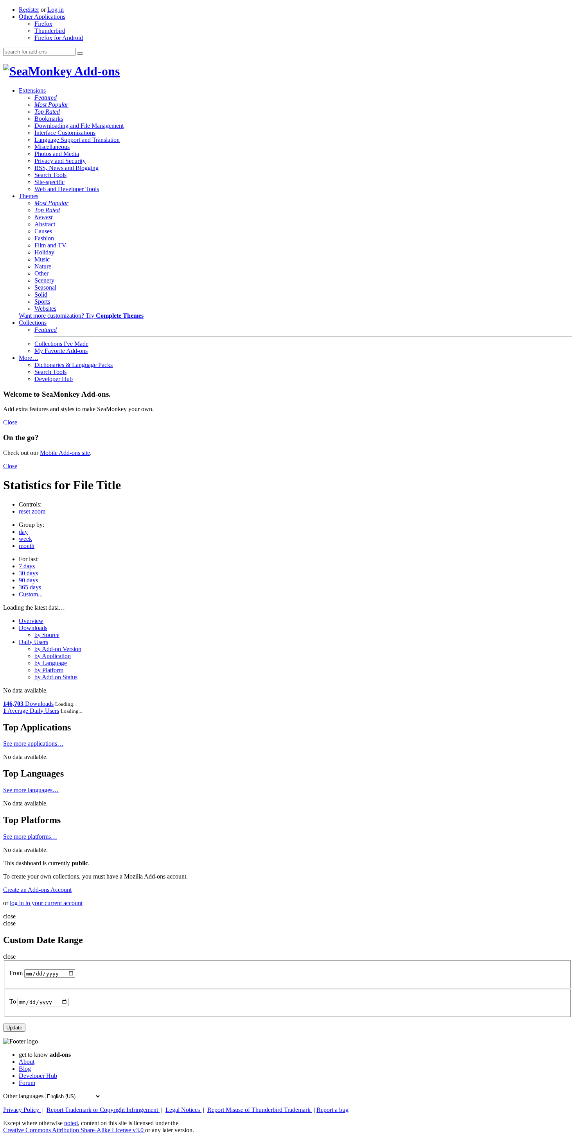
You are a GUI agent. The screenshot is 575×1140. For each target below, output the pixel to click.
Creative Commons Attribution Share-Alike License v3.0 (74, 1130)
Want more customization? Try (81, 315)
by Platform (48, 670)
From (16, 973)
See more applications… (33, 743)
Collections (33, 322)
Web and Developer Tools (66, 189)
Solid (40, 294)
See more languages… (31, 790)
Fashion (44, 238)
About (26, 1061)
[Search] (80, 53)
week (25, 538)
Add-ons (96, 71)
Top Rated (47, 111)
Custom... (31, 594)
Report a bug (332, 1109)
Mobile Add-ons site (65, 452)
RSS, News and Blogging (66, 168)
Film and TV (50, 245)
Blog (25, 1068)
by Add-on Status (55, 677)
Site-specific (49, 182)
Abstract (44, 224)
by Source (46, 635)
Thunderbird (49, 30)
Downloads (33, 628)
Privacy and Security (60, 160)
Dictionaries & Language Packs (73, 365)
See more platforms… (30, 836)
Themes (28, 196)
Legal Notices (183, 1109)
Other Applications (42, 16)
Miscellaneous (52, 146)
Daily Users (33, 642)
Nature (42, 266)
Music (42, 259)
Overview (31, 620)
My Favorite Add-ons (61, 350)
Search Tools (50, 175)
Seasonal (45, 287)
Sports (42, 301)
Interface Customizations (64, 132)
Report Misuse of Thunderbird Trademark (259, 1109)
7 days (27, 566)
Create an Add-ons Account (37, 889)
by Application (52, 656)
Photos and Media (56, 153)
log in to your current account (46, 903)
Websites (45, 308)
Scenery (44, 280)
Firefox (43, 23)
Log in (55, 9)
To (12, 1002)
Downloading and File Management (79, 125)
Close (10, 422)
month (26, 545)
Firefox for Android (58, 37)
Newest (43, 217)
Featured (45, 97)
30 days (28, 573)
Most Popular (51, 104)
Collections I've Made (61, 343)
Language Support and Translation (77, 139)
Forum (27, 1082)
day (23, 531)
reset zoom (32, 511)
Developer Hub (53, 379)
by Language (50, 663)
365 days (30, 587)
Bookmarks (48, 118)
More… (28, 357)
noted (71, 1123)
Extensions (32, 90)
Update (14, 1028)
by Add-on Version (57, 649)
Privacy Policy (22, 1109)
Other (41, 273)
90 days (28, 580)
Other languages (23, 1096)
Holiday (44, 252)
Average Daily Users (31, 710)
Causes (43, 231)
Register (29, 9)
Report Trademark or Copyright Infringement (103, 1109)
